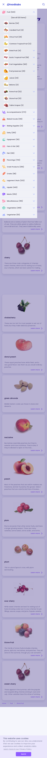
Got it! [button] (23, 754)
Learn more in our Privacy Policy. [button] (17, 749)
